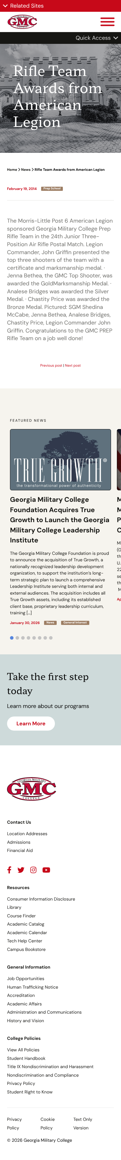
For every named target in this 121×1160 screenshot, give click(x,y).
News (26, 169)
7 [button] (45, 638)
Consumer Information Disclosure (41, 899)
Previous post (51, 365)
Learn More (31, 723)
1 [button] (12, 638)
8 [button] (51, 638)
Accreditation (21, 995)
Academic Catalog (25, 924)
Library (14, 907)
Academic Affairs (24, 1004)
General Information (28, 967)
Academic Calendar (27, 932)
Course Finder (21, 916)
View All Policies (23, 1050)
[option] (60, 527)
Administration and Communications (44, 1012)
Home (12, 169)
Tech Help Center (24, 941)
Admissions (19, 842)
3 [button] (23, 638)
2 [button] (17, 638)
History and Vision (25, 1020)
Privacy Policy (21, 1083)
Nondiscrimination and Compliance (43, 1075)
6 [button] (39, 638)
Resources (18, 887)
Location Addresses (27, 833)
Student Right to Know (30, 1092)
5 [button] (34, 638)
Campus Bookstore (26, 949)
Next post (73, 365)
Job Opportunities (25, 978)
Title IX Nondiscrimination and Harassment (50, 1066)
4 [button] (28, 638)
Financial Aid (20, 850)
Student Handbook (26, 1058)
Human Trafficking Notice (32, 987)
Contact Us (19, 822)
